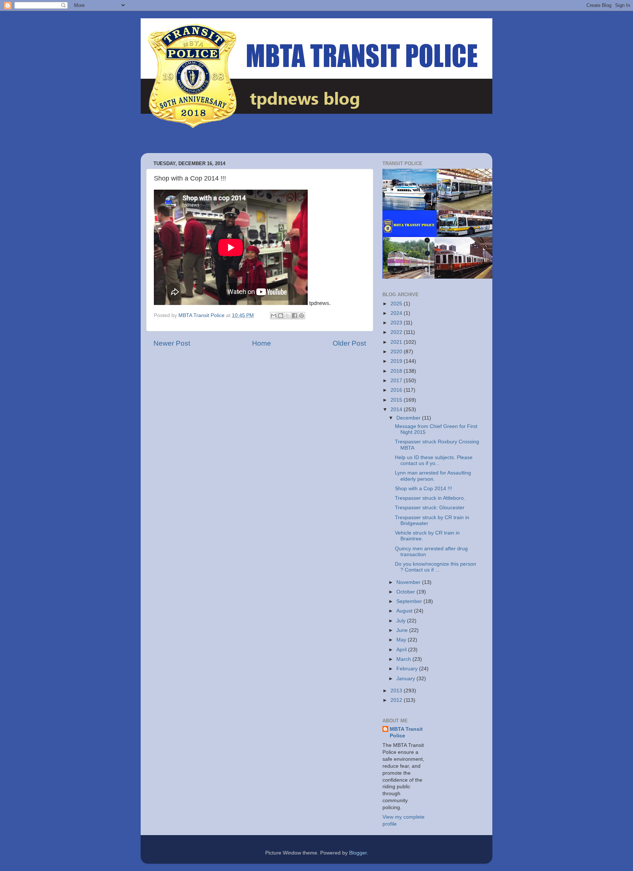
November (409, 582)
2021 (397, 342)
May (402, 640)
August (405, 611)
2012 (397, 700)
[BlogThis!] (280, 315)
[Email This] (273, 315)
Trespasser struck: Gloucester (429, 507)
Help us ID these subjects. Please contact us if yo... (434, 460)
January (406, 678)
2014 (397, 409)
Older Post (349, 343)
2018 (397, 371)
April (402, 649)
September (409, 601)
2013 (397, 690)
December (409, 418)
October (406, 592)
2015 (397, 400)
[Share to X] (287, 315)
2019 (397, 361)
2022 (397, 332)
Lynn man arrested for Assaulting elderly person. (433, 475)
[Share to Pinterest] (301, 315)
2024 (397, 313)
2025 (397, 303)
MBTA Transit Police (406, 732)
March (404, 659)
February (407, 668)
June (402, 630)
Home (261, 343)
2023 (397, 322)
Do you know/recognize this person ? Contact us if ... (435, 567)
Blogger (358, 853)
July (401, 621)
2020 (397, 351)
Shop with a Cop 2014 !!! (423, 488)
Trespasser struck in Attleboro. (430, 498)
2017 (397, 380)
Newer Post (171, 343)
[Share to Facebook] (294, 315)
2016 (397, 390)
